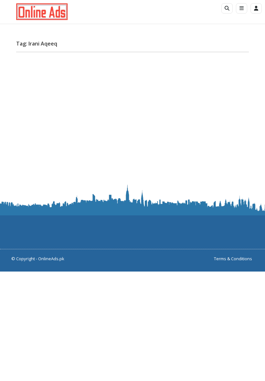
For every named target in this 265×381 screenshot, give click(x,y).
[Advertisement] (132, 102)
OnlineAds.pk (51, 259)
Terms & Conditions (233, 259)
